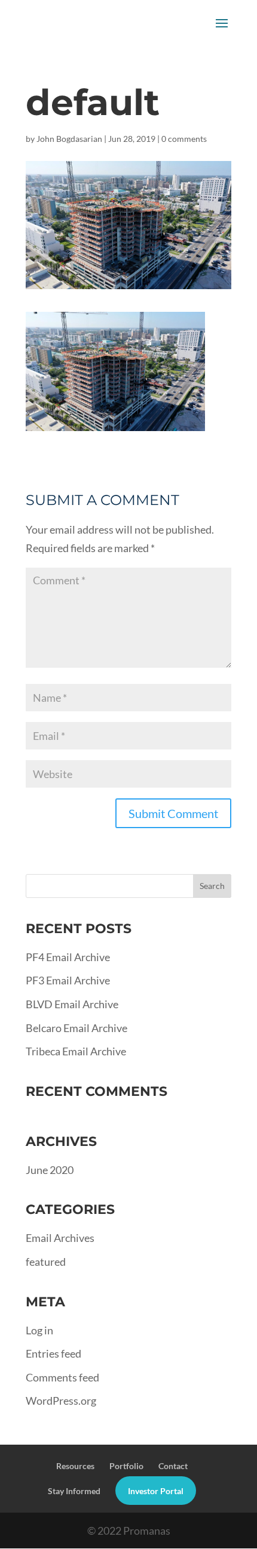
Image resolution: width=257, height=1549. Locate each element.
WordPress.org (61, 1400)
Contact (173, 1466)
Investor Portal (155, 1491)
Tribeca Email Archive (76, 1051)
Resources (75, 1466)
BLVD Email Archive (72, 1004)
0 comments (184, 139)
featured (46, 1261)
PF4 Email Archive (68, 957)
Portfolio (126, 1466)
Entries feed (53, 1353)
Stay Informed (74, 1491)
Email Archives (60, 1237)
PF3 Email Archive (68, 980)
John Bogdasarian (69, 139)
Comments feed (62, 1377)
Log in (39, 1330)
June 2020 (50, 1169)
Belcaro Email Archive (76, 1027)
